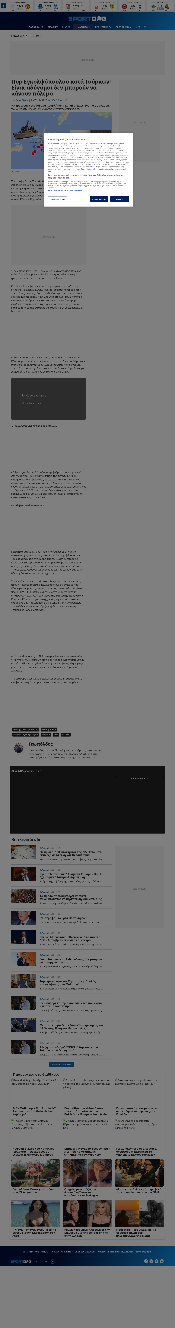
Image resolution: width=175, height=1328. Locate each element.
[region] (88, 170)
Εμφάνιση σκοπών (57, 199)
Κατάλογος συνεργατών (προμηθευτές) (65, 190)
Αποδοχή (120, 199)
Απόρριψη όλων (99, 199)
